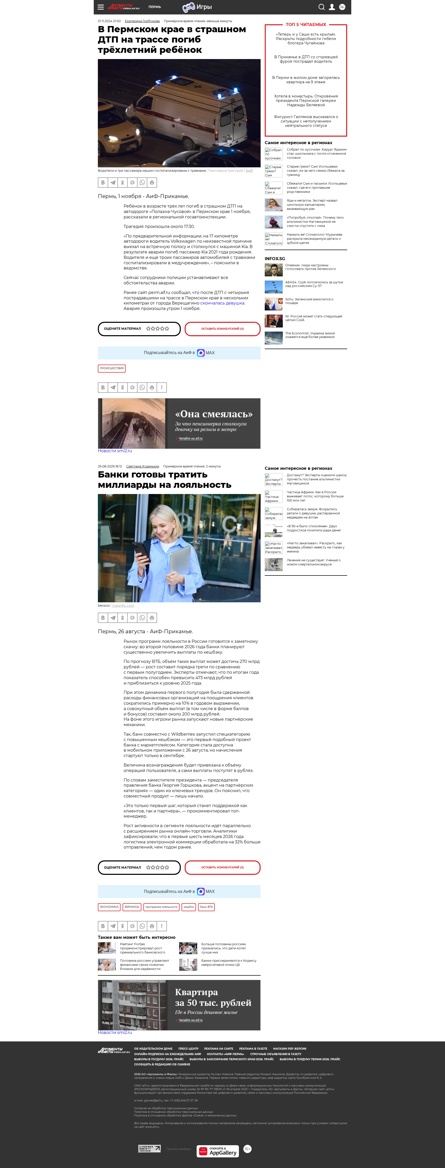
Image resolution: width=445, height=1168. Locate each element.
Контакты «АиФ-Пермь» (225, 1054)
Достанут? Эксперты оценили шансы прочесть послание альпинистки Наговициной (317, 479)
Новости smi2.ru (115, 450)
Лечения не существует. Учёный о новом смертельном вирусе (314, 562)
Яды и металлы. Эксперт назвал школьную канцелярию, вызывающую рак (312, 205)
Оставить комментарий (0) (222, 329)
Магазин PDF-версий (289, 1048)
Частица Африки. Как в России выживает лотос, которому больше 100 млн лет (315, 496)
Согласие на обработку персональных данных (166, 1108)
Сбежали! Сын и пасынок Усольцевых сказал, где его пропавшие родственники (317, 188)
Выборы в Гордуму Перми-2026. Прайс (310, 1059)
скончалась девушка (222, 303)
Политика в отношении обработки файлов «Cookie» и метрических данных (185, 1115)
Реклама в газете (253, 1048)
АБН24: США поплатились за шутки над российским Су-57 (314, 284)
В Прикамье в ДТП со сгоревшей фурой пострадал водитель (306, 59)
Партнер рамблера (178, 1148)
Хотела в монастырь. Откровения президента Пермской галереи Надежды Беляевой (306, 100)
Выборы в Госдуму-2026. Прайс (159, 1059)
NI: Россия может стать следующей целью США (313, 318)
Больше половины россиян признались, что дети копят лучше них (223, 948)
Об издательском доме (153, 1048)
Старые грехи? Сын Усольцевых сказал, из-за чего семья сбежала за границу (316, 170)
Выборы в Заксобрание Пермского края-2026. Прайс (232, 1059)
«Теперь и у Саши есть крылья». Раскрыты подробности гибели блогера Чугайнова (306, 38)
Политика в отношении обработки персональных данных (173, 1112)
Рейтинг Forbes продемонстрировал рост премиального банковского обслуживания (131, 950)
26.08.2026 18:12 (110, 466)
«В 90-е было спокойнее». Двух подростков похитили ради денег (314, 528)
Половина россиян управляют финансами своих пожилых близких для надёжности (144, 965)
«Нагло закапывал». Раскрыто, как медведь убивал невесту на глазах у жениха (316, 547)
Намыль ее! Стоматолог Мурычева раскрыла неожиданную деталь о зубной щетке (314, 239)
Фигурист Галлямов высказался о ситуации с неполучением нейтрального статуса (306, 121)
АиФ (249, 170)
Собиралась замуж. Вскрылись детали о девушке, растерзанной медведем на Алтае (313, 513)
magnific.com (123, 605)
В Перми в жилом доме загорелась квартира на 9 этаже (306, 80)
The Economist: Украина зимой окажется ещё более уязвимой (310, 335)
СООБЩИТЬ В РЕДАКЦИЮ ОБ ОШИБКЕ (162, 1064)
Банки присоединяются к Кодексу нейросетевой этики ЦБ (228, 963)
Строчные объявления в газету (275, 1054)
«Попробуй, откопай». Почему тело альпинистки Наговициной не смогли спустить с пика (315, 222)
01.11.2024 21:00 (109, 21)
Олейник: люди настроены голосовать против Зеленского (310, 267)
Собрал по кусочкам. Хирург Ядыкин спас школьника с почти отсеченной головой (317, 153)
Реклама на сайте (218, 1048)
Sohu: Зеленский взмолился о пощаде (309, 301)
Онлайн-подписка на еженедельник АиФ (167, 1054)
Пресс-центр (188, 1048)
